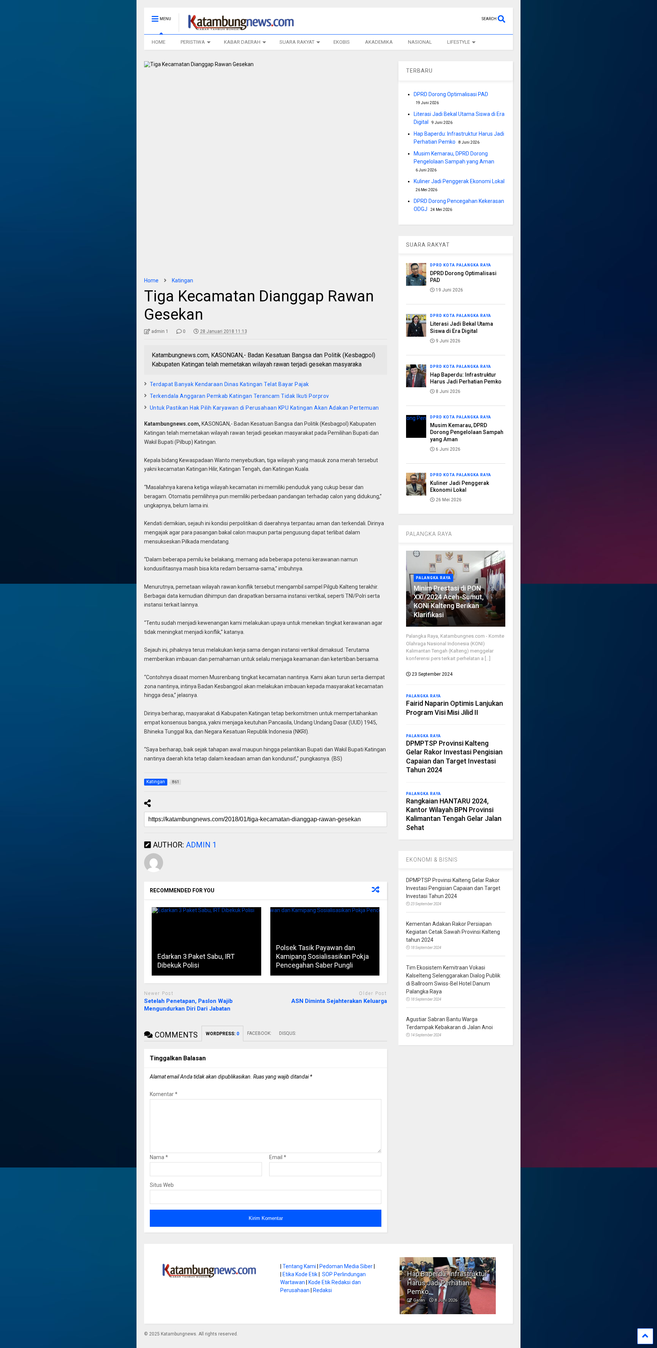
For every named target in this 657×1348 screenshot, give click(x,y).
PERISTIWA (193, 42)
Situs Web (162, 1185)
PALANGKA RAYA (429, 534)
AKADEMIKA (379, 42)
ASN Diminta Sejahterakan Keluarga (339, 1001)
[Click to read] (206, 941)
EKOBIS (341, 42)
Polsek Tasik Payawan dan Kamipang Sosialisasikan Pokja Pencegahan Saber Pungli (322, 956)
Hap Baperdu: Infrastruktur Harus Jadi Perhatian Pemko (447, 1283)
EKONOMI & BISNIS (432, 860)
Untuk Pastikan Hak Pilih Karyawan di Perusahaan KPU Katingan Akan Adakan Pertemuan (264, 408)
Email (277, 1157)
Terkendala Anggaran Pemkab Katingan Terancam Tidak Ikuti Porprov (239, 396)
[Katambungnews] (237, 28)
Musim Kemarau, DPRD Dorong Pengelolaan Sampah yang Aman (466, 432)
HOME (158, 42)
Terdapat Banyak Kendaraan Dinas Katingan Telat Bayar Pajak (229, 384)
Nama (159, 1157)
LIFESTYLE (458, 42)
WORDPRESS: (222, 1033)
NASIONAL (420, 42)
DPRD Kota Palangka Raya (460, 265)
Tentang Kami (299, 1266)
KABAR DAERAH (242, 42)
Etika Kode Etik (299, 1274)
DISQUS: (287, 1033)
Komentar (164, 1094)
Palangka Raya (433, 578)
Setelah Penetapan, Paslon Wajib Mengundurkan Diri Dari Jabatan (188, 1005)
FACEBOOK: (259, 1033)
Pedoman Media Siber (346, 1266)
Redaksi (322, 1290)
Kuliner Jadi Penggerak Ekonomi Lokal (459, 181)
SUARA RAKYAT (296, 42)
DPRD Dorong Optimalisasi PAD (451, 94)
